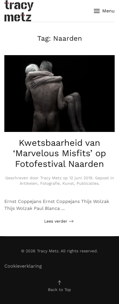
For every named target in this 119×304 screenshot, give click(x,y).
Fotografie (50, 183)
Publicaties (87, 183)
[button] (104, 11)
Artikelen (29, 183)
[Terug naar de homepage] (19, 11)
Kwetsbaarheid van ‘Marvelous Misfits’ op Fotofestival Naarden (59, 153)
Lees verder (55, 221)
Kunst (68, 183)
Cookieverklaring (23, 266)
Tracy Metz (51, 178)
